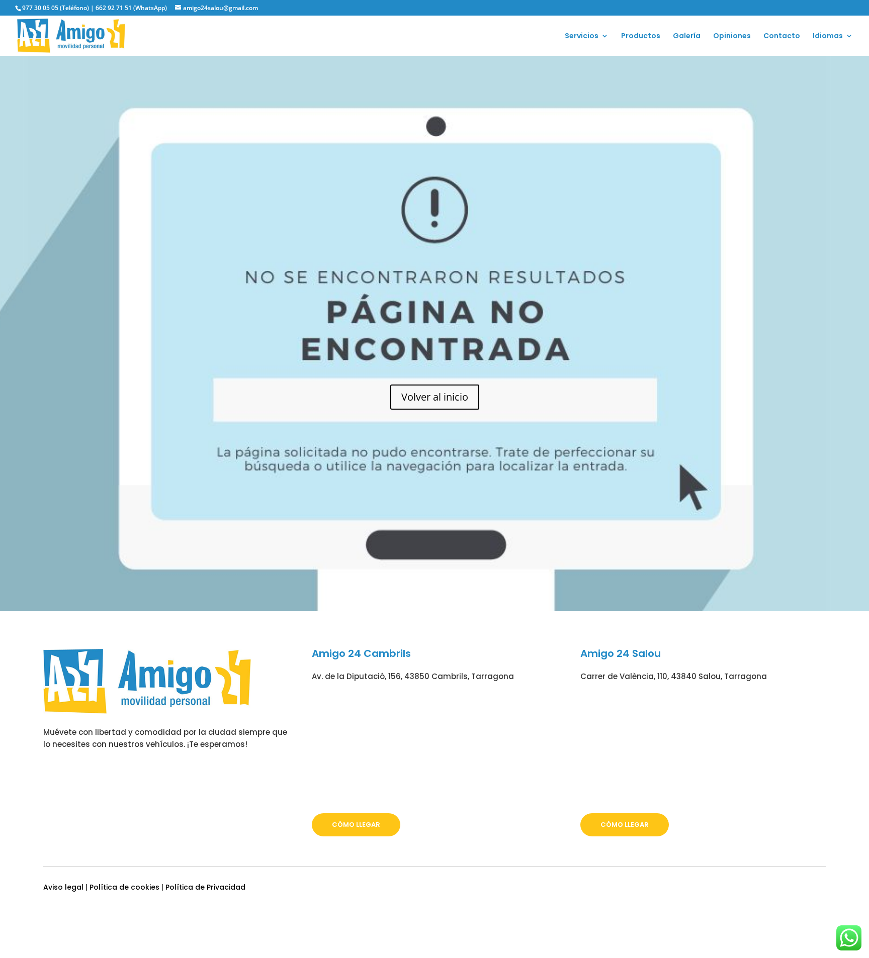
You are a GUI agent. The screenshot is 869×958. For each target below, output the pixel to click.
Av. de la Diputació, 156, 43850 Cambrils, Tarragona (413, 676)
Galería (687, 36)
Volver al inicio (434, 397)
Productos (640, 36)
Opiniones (732, 36)
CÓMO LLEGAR (356, 824)
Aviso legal (63, 887)
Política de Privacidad (205, 887)
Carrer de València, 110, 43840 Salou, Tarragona (673, 676)
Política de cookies (124, 887)
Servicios (581, 36)
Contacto (781, 36)
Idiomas (828, 36)
